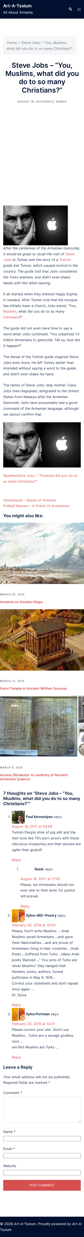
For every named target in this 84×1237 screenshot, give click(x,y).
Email (9, 1149)
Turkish (65, 259)
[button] (70, 9)
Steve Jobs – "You (31, 475)
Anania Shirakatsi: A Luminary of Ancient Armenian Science (34, 777)
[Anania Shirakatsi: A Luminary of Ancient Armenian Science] (42, 726)
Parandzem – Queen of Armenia (30, 500)
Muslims (9, 311)
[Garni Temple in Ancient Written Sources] (42, 639)
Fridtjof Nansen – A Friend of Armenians (35, 506)
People (48, 101)
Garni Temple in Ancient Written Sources (33, 688)
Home (12, 42)
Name (9, 1131)
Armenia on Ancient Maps (21, 602)
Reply (16, 860)
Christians (11, 317)
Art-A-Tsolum (17, 5)
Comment (12, 1093)
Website (9, 1166)
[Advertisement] (42, 154)
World (61, 101)
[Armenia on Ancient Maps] (42, 553)
